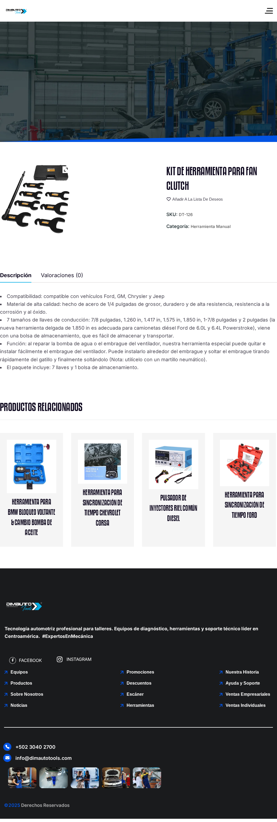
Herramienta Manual (211, 226)
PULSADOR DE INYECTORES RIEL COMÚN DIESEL (173, 508)
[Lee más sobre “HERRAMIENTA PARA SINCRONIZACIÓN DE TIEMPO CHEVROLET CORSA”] (113, 461)
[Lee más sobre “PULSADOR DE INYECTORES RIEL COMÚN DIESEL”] (185, 467)
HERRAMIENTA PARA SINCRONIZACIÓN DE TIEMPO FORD (244, 505)
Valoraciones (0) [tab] (62, 275)
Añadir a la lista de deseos (197, 199)
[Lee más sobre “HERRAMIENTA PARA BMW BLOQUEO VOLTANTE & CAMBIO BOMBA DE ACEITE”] (43, 471)
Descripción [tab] (15, 275)
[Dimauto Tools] (16, 10)
